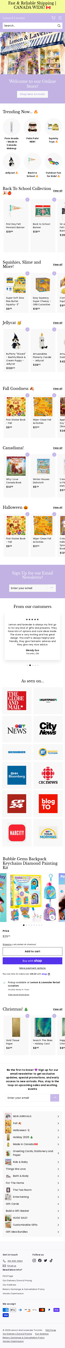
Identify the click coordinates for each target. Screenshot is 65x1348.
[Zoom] (52, 917)
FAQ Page (8, 1276)
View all (57, 190)
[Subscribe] (51, 588)
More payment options (32, 968)
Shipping (7, 944)
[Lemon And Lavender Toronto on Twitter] (45, 1260)
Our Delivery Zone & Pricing (17, 1280)
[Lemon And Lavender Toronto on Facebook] (39, 1260)
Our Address (9, 1284)
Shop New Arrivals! (32, 94)
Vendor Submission (13, 1293)
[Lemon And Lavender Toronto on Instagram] (34, 1260)
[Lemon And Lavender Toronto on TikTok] (51, 1260)
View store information (18, 994)
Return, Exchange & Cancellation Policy (23, 1289)
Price (6, 931)
